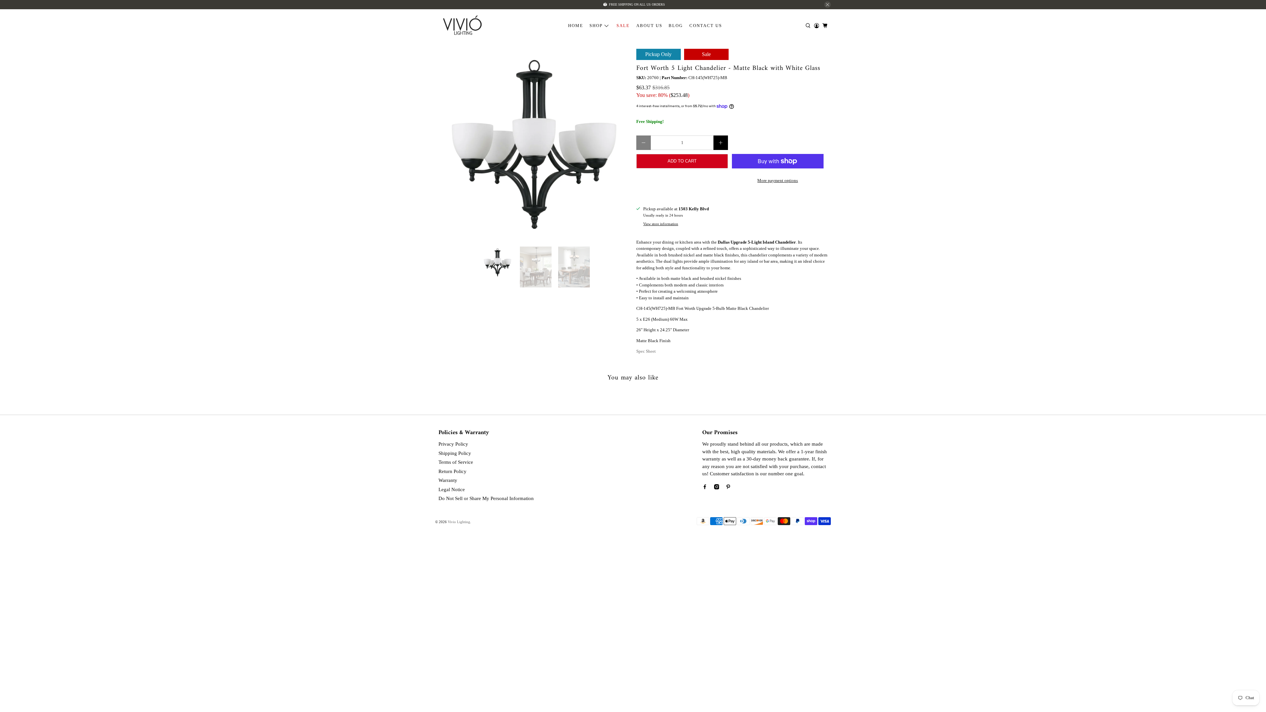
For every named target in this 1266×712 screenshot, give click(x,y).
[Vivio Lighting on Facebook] (705, 487)
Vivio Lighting (459, 522)
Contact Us (705, 25)
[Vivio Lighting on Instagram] (716, 487)
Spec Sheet (646, 351)
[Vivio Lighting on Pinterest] (728, 487)
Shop (596, 25)
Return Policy (452, 471)
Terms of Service (455, 462)
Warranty (447, 480)
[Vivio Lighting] (462, 26)
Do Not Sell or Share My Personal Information (486, 498)
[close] (827, 4)
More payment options (777, 180)
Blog (676, 25)
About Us (649, 25)
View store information (660, 224)
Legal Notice (451, 489)
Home (575, 25)
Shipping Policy (454, 453)
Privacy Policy (453, 444)
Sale (623, 25)
